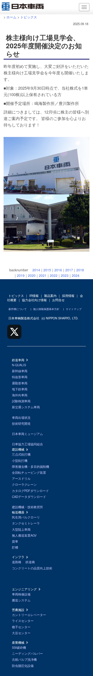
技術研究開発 (21, 423)
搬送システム (21, 600)
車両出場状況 (21, 417)
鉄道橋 (30, 562)
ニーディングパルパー (27, 653)
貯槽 (15, 547)
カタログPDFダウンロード (30, 491)
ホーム (11, 17)
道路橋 (16, 562)
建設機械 (18, 449)
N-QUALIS (19, 365)
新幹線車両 (19, 371)
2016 (58, 269)
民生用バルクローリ (26, 517)
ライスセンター (23, 621)
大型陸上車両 (21, 529)
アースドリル (21, 478)
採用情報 (68, 296)
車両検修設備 (21, 594)
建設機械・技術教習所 (27, 507)
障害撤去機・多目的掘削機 (30, 466)
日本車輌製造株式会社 (23, 318)
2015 (47, 269)
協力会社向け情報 (34, 300)
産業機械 (18, 642)
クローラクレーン (24, 484)
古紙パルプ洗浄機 (24, 659)
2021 (42, 275)
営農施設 (18, 610)
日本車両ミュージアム (27, 434)
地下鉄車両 (19, 389)
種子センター (21, 627)
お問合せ (58, 300)
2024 (75, 275)
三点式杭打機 (21, 454)
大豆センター (21, 633)
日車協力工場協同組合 (27, 444)
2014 (36, 269)
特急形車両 (19, 377)
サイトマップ (74, 309)
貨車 (15, 541)
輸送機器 (18, 512)
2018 (80, 269)
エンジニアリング (24, 589)
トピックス (28, 17)
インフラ (18, 557)
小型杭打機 (19, 460)
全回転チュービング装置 (29, 472)
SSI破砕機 (19, 647)
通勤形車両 (19, 383)
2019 (21, 275)
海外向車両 (19, 395)
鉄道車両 (18, 360)
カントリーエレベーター (29, 615)
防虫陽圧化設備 (23, 666)
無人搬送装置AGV (24, 535)
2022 (53, 275)
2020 (32, 275)
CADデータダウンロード (29, 497)
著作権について (17, 309)
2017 (69, 269)
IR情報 (34, 296)
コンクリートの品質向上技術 (32, 568)
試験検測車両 (21, 401)
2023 (64, 275)
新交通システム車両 (26, 407)
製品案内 (50, 296)
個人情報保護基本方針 (46, 309)
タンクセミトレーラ (26, 523)
